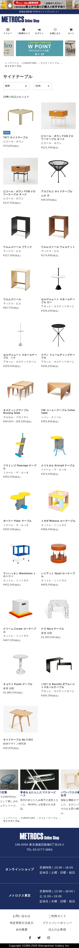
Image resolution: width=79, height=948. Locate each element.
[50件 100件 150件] (43, 86)
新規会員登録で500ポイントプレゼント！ (39, 11)
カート (71, 33)
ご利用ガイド (23, 33)
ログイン (39, 33)
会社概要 (22, 929)
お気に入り (55, 33)
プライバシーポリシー (57, 922)
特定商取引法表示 (22, 922)
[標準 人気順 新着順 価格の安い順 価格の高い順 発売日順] (16, 86)
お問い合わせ (22, 916)
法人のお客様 (57, 929)
